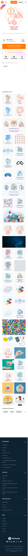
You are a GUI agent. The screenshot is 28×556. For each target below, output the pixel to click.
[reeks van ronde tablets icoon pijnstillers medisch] (8, 420)
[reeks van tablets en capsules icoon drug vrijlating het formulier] (8, 432)
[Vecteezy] (2, 2)
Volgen (23, 41)
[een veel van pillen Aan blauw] (13, 493)
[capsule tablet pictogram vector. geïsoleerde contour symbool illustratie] (8, 222)
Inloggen (21, 2)
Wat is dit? (15, 62)
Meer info (6, 66)
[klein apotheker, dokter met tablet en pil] (13, 299)
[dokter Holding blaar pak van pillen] (8, 542)
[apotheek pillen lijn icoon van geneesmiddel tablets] (8, 384)
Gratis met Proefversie (14, 46)
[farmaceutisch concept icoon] (8, 455)
